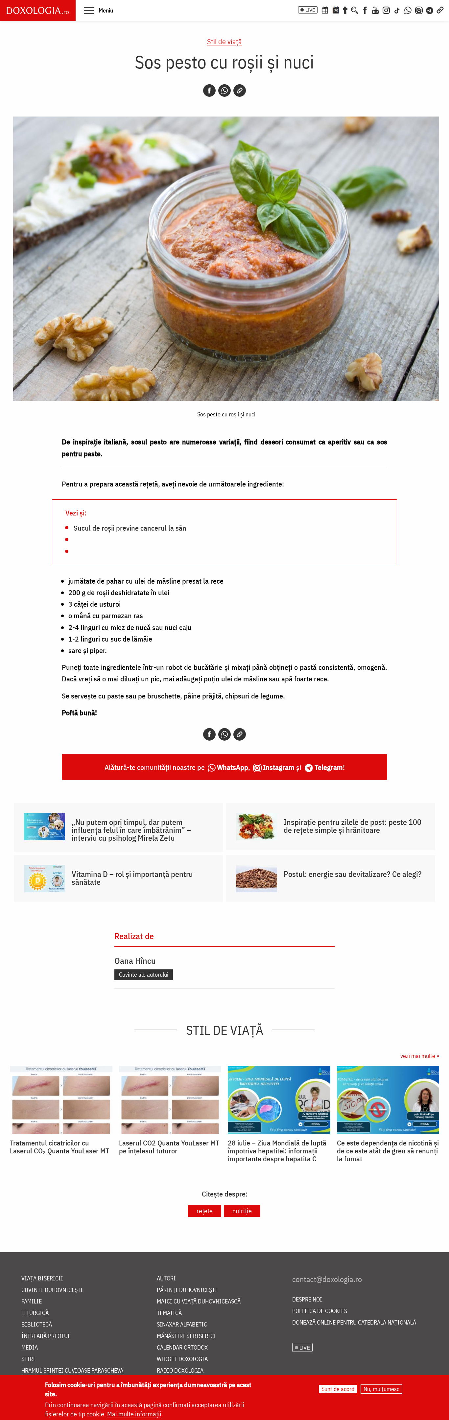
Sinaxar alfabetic (182, 1324)
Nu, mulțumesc (381, 1389)
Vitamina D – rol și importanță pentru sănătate (132, 878)
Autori (166, 1278)
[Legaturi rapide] (440, 9)
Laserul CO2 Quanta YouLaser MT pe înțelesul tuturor (169, 1147)
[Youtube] (375, 9)
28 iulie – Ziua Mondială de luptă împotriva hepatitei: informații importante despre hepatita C (277, 1151)
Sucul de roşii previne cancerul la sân (130, 527)
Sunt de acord (337, 1389)
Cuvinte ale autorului (143, 974)
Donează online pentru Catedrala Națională (354, 1322)
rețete (205, 1210)
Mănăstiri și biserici (186, 1336)
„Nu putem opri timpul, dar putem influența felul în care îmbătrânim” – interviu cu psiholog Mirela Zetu (131, 830)
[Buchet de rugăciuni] (345, 9)
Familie (31, 1301)
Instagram (279, 767)
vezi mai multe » (419, 1056)
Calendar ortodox (182, 1347)
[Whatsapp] (224, 90)
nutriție (242, 1210)
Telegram (329, 767)
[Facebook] (365, 9)
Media (29, 1347)
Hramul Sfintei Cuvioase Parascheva (72, 1370)
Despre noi (307, 1299)
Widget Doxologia (182, 1359)
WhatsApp (232, 767)
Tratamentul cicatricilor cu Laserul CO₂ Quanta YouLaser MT (59, 1147)
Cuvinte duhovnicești (52, 1290)
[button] (98, 10)
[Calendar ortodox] (324, 9)
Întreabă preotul (45, 1336)
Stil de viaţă (224, 41)
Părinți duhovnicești (187, 1290)
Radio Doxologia (180, 1370)
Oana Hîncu (135, 960)
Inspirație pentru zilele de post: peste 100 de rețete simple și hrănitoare (352, 826)
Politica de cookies (319, 1311)
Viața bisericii (42, 1278)
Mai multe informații (134, 1413)
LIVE (310, 10)
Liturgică (35, 1313)
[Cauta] (354, 9)
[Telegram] (430, 9)
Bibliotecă (36, 1324)
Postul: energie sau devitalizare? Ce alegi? (353, 874)
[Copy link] (239, 90)
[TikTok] (397, 9)
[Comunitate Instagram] (419, 9)
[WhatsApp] (408, 9)
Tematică (169, 1313)
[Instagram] (386, 9)
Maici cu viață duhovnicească (199, 1301)
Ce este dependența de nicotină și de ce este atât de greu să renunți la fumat (388, 1151)
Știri (28, 1359)
